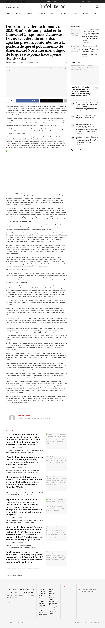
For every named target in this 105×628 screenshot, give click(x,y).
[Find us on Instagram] (86, 7)
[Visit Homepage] (52, 7)
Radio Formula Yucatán (53, 598)
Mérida (51, 589)
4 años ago (86, 56)
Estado (41, 612)
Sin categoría (53, 607)
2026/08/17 (20, 517)
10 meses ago (86, 42)
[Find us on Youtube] (83, 7)
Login (82, 1)
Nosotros (8, 1)
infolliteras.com (13, 622)
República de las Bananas (53, 604)
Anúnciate (13, 1)
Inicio (9, 13)
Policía (51, 595)
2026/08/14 (20, 542)
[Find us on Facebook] (77, 7)
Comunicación (43, 593)
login (11, 575)
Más (95, 13)
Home (7, 22)
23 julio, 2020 (22, 62)
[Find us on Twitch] (88, 7)
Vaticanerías (52, 611)
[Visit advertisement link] (52, 20)
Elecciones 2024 (42, 609)
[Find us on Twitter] (80, 7)
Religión (75, 13)
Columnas (63, 13)
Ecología (41, 603)
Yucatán (17, 13)
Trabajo (19, 1)
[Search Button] (98, 1)
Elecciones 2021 (42, 606)
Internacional (41, 13)
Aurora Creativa (31, 622)
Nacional (29, 13)
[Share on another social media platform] (65, 100)
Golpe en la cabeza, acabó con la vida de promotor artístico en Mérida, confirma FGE (87, 117)
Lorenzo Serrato (11, 62)
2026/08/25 (20, 447)
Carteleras (18, 22)
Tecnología (85, 13)
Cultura (52, 13)
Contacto (24, 1)
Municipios (52, 591)
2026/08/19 (20, 489)
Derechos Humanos (42, 600)
